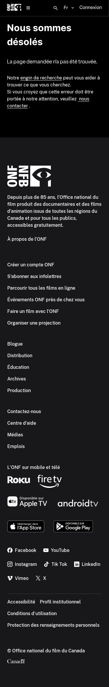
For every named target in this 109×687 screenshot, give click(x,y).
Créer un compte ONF (30, 265)
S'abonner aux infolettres (34, 276)
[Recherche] (55, 8)
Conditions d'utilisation (32, 613)
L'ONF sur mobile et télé (33, 467)
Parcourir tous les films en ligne (41, 288)
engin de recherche (41, 78)
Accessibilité (21, 602)
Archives (16, 379)
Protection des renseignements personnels (53, 625)
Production (19, 390)
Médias (15, 435)
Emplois (16, 446)
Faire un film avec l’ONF (33, 311)
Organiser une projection (33, 323)
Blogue (15, 344)
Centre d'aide (21, 423)
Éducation (18, 367)
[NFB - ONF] (14, 8)
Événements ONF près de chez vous (46, 299)
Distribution (19, 355)
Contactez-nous (24, 411)
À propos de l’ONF (27, 239)
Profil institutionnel (60, 602)
